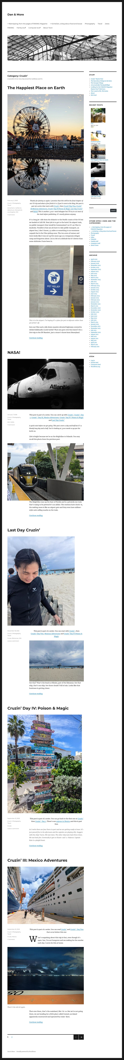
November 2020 (96, 310)
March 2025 (94, 277)
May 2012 (94, 336)
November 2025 (96, 265)
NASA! (35, 211)
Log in (93, 360)
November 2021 (95, 304)
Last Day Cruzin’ (77, 209)
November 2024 (96, 279)
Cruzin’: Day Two (77, 929)
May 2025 (94, 275)
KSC (8, 422)
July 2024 (94, 281)
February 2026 (95, 261)
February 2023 (95, 296)
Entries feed (94, 362)
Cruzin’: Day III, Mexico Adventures (45, 417)
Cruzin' (9, 203)
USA (17, 212)
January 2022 (95, 302)
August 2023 (95, 292)
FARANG (10, 28)
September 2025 (96, 269)
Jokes (107, 24)
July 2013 (93, 330)
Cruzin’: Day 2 (40, 821)
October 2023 (95, 290)
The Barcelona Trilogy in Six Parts (101, 81)
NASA (12, 422)
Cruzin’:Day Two (70, 206)
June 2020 (94, 316)
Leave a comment (13, 641)
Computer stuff (34, 28)
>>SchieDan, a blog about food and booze (66, 24)
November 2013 (95, 328)
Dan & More (15, 14)
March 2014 (94, 322)
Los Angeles (11, 212)
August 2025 (95, 271)
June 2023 (94, 294)
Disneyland (18, 210)
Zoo (92, 123)
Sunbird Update (95, 142)
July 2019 (93, 320)
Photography (90, 24)
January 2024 (95, 288)
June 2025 (94, 273)
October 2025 (95, 267)
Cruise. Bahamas (12, 638)
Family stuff (21, 28)
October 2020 (95, 312)
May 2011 (93, 340)
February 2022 (95, 300)
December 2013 (95, 326)
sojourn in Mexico (63, 821)
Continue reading (36, 338)
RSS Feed (93, 95)
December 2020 (96, 308)
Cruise (9, 826)
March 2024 (94, 284)
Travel (100, 24)
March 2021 (94, 306)
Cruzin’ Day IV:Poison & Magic (59, 209)
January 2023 (95, 298)
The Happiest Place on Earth (36, 87)
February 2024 (95, 286)
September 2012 (96, 332)
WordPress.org (95, 366)
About (93, 93)
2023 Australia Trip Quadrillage (100, 85)
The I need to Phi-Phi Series (99, 91)
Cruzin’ (56, 206)
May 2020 (94, 318)
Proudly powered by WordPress (26, 1051)
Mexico (14, 936)
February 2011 (95, 346)
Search (91, 208)
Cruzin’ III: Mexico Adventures (37, 860)
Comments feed (96, 364)
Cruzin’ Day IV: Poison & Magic (71, 417)
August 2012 (94, 334)
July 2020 (94, 314)
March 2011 (94, 344)
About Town (48, 28)
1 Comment (11, 214)
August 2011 (94, 338)
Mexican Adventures (52, 634)
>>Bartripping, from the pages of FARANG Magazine (27, 24)
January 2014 (95, 324)
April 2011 (94, 342)
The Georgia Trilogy (97, 83)
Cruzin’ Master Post (97, 79)
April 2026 (94, 259)
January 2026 (95, 263)
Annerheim (11, 208)
